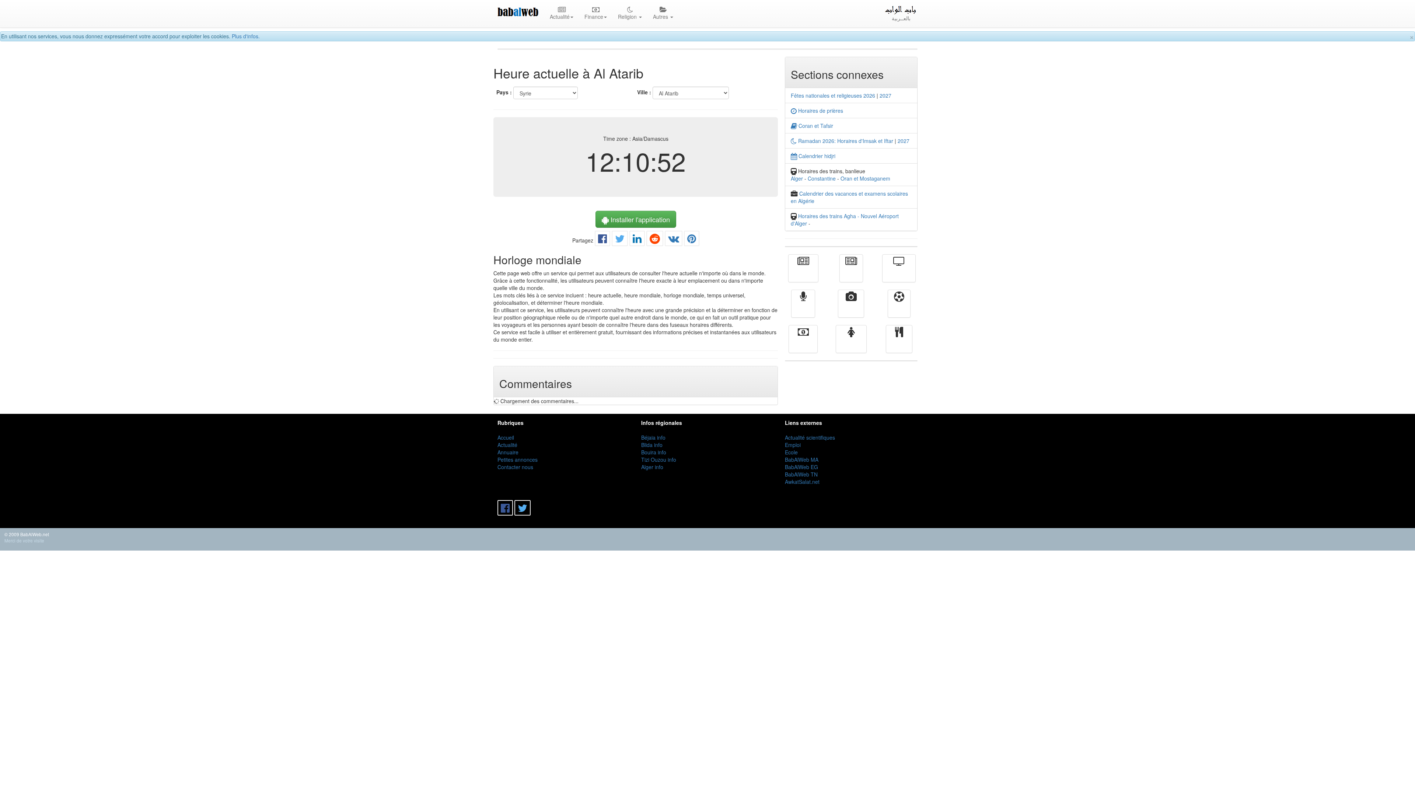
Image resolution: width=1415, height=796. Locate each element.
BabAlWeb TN (801, 474)
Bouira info (653, 452)
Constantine (822, 178)
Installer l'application (639, 219)
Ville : (644, 92)
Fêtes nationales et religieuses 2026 (833, 95)
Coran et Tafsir (815, 125)
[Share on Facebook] (602, 240)
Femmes (851, 344)
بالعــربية (901, 18)
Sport (899, 309)
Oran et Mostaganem (865, 178)
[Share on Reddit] (654, 240)
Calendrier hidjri (816, 156)
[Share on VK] (673, 240)
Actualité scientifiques (810, 437)
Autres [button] (661, 16)
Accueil (505, 437)
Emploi (793, 444)
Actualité (803, 273)
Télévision (899, 273)
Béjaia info (653, 437)
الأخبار (851, 273)
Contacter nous (515, 467)
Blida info (652, 444)
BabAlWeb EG (801, 467)
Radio (803, 309)
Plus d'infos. (246, 36)
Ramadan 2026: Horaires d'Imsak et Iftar (845, 140)
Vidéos (851, 309)
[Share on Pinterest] (691, 240)
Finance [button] (593, 16)
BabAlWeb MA (801, 459)
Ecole (791, 452)
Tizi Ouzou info (658, 459)
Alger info (652, 467)
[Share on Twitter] (620, 240)
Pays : (504, 92)
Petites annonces (517, 459)
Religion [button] (628, 16)
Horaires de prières (820, 110)
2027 (885, 95)
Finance (803, 344)
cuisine (899, 344)
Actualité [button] (560, 16)
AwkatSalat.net (802, 481)
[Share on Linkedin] (637, 240)
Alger (797, 178)
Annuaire (507, 452)
